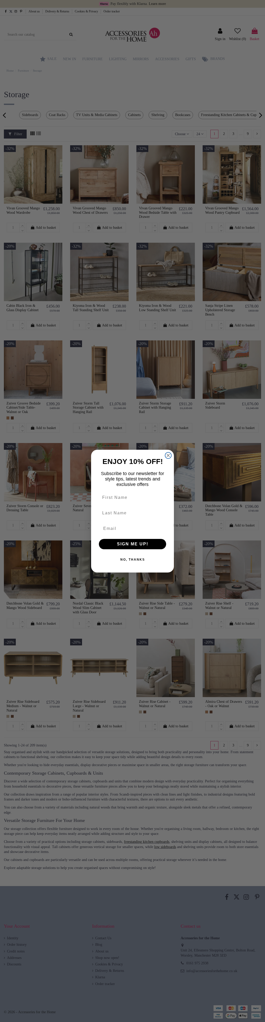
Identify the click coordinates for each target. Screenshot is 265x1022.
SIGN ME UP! (132, 544)
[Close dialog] (168, 455)
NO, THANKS (132, 559)
